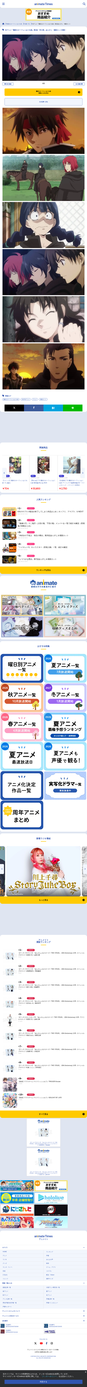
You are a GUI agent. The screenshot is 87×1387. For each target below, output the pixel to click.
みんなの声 (49, 1259)
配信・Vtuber (50, 1275)
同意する (43, 1382)
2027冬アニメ (26, 399)
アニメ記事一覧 (7, 1299)
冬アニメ (49, 1295)
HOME (5, 1251)
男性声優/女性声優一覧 (10, 1303)
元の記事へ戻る (43, 101)
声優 (47, 1255)
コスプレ (49, 1271)
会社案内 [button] (5, 1320)
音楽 (4, 1271)
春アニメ (5, 1291)
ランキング (49, 1252)
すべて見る (43, 1114)
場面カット (43, 399)
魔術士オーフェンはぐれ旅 (11, 399)
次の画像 (78, 84)
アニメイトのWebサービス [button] (10, 1316)
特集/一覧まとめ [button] (7, 1283)
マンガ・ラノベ (7, 1267)
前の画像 (8, 84)
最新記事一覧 (7, 1287)
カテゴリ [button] (5, 1247)
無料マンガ (49, 1278)
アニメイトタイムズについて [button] (11, 1311)
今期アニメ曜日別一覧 (53, 1287)
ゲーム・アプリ (51, 1267)
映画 (47, 1263)
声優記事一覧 (50, 1299)
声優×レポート (7, 1306)
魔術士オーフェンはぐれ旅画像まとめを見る (43, 92)
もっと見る (43, 900)
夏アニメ (49, 1291)
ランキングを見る (43, 570)
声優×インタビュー (52, 1303)
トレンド (5, 1278)
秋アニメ (5, 1295)
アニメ (35, 399)
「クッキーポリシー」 (49, 1376)
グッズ (5, 1263)
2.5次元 (5, 1275)
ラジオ (5, 1259)
